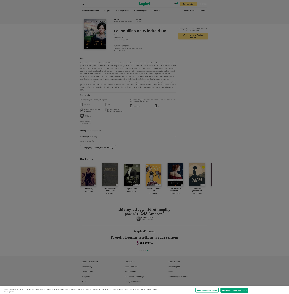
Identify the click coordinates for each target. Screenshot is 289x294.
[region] (144, 290)
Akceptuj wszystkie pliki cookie (234, 290)
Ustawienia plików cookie (207, 290)
